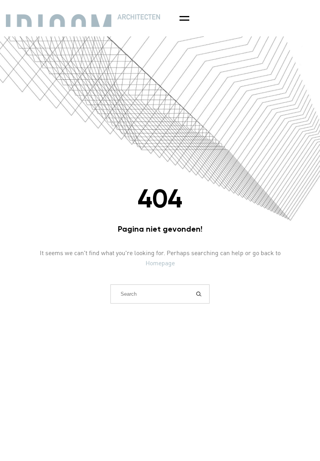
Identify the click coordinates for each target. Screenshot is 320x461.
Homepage (160, 264)
